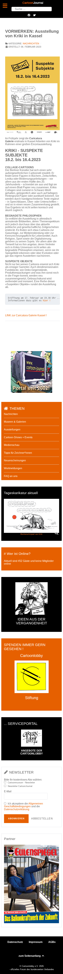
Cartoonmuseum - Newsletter (21, 783)
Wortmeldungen (13, 468)
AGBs (52, 942)
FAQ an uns (10, 476)
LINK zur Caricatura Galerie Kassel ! (26, 315)
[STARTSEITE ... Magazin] (31, 371)
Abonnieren (16, 818)
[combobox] (31, 9)
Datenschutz (15, 942)
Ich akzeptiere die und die (23, 806)
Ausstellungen (12, 429)
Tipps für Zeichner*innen (18, 452)
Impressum (35, 942)
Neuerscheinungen (15, 460)
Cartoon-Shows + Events (18, 437)
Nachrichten (31, 43)
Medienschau (11, 445)
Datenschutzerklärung (16, 809)
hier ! (47, 300)
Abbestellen (42, 818)
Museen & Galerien (15, 421)
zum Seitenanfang (30, 955)
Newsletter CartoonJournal (20, 786)
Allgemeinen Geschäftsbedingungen (23, 805)
